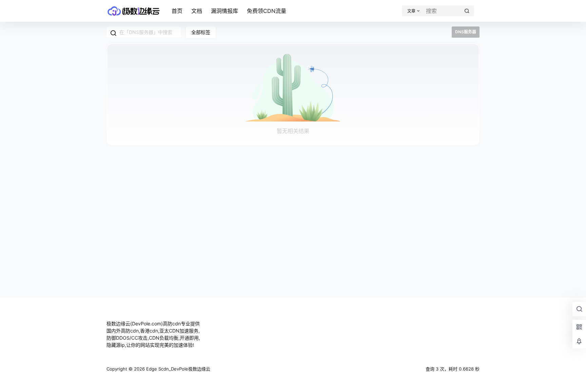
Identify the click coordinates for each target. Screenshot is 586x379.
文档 (196, 10)
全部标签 (200, 32)
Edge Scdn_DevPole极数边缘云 (177, 369)
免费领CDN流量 (266, 10)
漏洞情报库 (224, 10)
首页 (177, 10)
